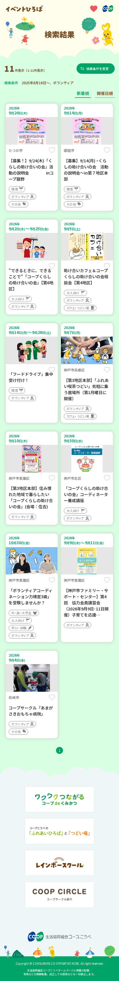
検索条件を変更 (97, 68)
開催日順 (105, 93)
